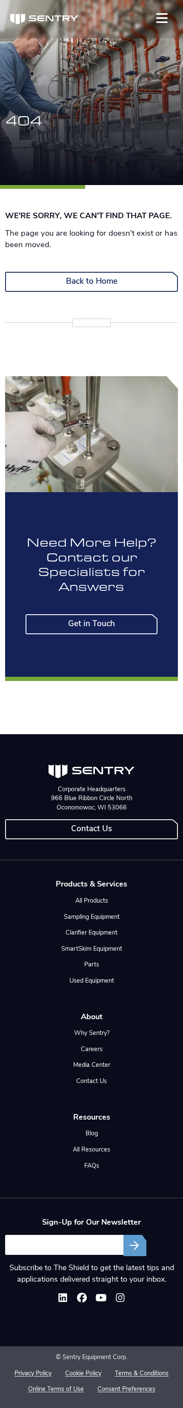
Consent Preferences (126, 1389)
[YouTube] (101, 1299)
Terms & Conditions (142, 1374)
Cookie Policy (83, 1374)
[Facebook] (82, 1299)
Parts (91, 965)
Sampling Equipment (92, 917)
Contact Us (91, 829)
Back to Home (91, 282)
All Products (91, 901)
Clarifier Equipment (91, 933)
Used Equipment (91, 981)
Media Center (91, 1065)
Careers (92, 1049)
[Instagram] (120, 1299)
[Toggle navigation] (162, 18)
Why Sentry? (91, 1033)
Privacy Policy (32, 1374)
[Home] (44, 19)
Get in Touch (91, 624)
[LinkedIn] (63, 1299)
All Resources (91, 1150)
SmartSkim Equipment (91, 949)
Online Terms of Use (56, 1389)
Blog (92, 1134)
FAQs (91, 1166)
